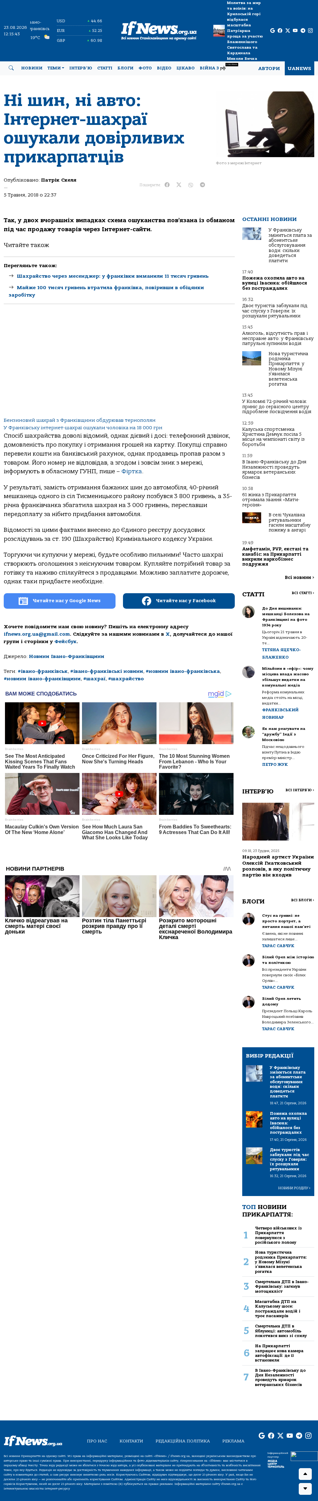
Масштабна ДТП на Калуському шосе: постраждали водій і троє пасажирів (277, 1308)
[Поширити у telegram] (202, 185)
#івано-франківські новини (106, 671)
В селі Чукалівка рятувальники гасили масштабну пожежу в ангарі (290, 522)
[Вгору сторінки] (305, 1474)
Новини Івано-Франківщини (66, 656)
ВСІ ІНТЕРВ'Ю (299, 790)
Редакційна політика (183, 1441)
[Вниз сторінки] (305, 1489)
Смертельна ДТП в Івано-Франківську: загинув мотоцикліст (282, 1286)
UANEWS (299, 68)
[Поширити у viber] (190, 185)
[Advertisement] (119, 365)
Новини (32, 68)
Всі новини (299, 577)
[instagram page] (310, 30)
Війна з (218, 67)
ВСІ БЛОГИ (302, 900)
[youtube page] (295, 30)
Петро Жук (275, 764)
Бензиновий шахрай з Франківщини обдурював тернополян (80, 420)
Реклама (233, 1441)
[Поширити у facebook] (167, 185)
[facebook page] (280, 30)
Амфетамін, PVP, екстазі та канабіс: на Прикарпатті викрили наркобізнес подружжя (275, 556)
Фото (145, 68)
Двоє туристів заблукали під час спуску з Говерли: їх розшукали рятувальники (274, 311)
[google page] (272, 30)
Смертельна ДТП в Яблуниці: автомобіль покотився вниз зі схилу (281, 1331)
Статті (104, 68)
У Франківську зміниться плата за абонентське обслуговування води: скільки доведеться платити (290, 245)
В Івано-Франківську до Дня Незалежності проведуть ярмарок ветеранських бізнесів (274, 469)
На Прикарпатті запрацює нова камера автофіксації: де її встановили (279, 1353)
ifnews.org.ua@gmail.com (37, 634)
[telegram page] (303, 30)
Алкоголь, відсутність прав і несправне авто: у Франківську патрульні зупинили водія (278, 338)
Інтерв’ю (80, 68)
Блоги (125, 68)
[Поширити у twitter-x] (178, 185)
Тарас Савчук (278, 945)
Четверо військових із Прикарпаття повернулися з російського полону (278, 1235)
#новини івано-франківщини (42, 679)
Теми (54, 68)
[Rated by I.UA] (304, 1456)
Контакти (131, 1441)
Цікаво (185, 68)
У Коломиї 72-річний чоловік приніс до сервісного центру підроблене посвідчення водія (276, 406)
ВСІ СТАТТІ (303, 593)
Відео (164, 68)
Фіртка (131, 471)
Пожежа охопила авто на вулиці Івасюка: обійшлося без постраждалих (274, 283)
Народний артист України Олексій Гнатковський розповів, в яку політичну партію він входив (278, 866)
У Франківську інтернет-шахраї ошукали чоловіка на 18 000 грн (83, 427)
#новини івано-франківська (183, 671)
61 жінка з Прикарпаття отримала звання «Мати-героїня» (270, 500)
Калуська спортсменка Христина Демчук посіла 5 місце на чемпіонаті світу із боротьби (273, 437)
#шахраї (94, 679)
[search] (11, 68)
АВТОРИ (269, 68)
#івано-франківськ (43, 671)
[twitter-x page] (287, 30)
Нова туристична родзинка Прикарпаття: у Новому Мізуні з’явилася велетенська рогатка (288, 369)
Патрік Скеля (58, 180)
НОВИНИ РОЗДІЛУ (294, 1188)
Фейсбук (65, 641)
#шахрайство (126, 679)
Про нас (97, 1441)
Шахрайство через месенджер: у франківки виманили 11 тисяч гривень (113, 276)
